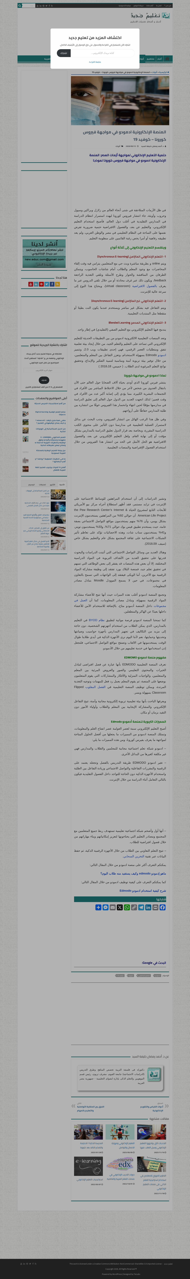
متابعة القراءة (95, 62)
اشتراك (63, 53)
